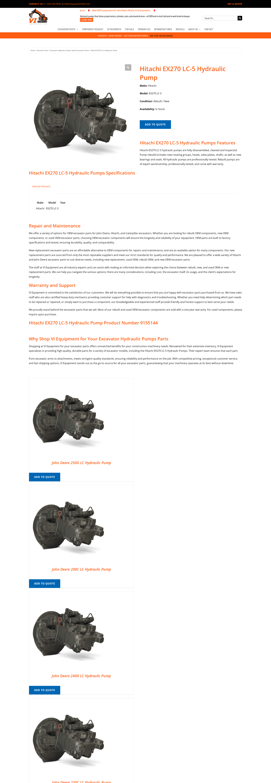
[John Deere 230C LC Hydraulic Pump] (68, 700)
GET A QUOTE (235, 3)
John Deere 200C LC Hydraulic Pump (81, 569)
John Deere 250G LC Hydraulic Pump (81, 462)
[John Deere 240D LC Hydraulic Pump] (68, 593)
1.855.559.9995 (53, 3)
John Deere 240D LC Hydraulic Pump (81, 675)
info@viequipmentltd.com (76, 3)
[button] (128, 67)
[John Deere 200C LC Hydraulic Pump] (68, 487)
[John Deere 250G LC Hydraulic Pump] (68, 380)
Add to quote (155, 124)
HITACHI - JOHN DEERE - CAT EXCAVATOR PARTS (123, 35)
